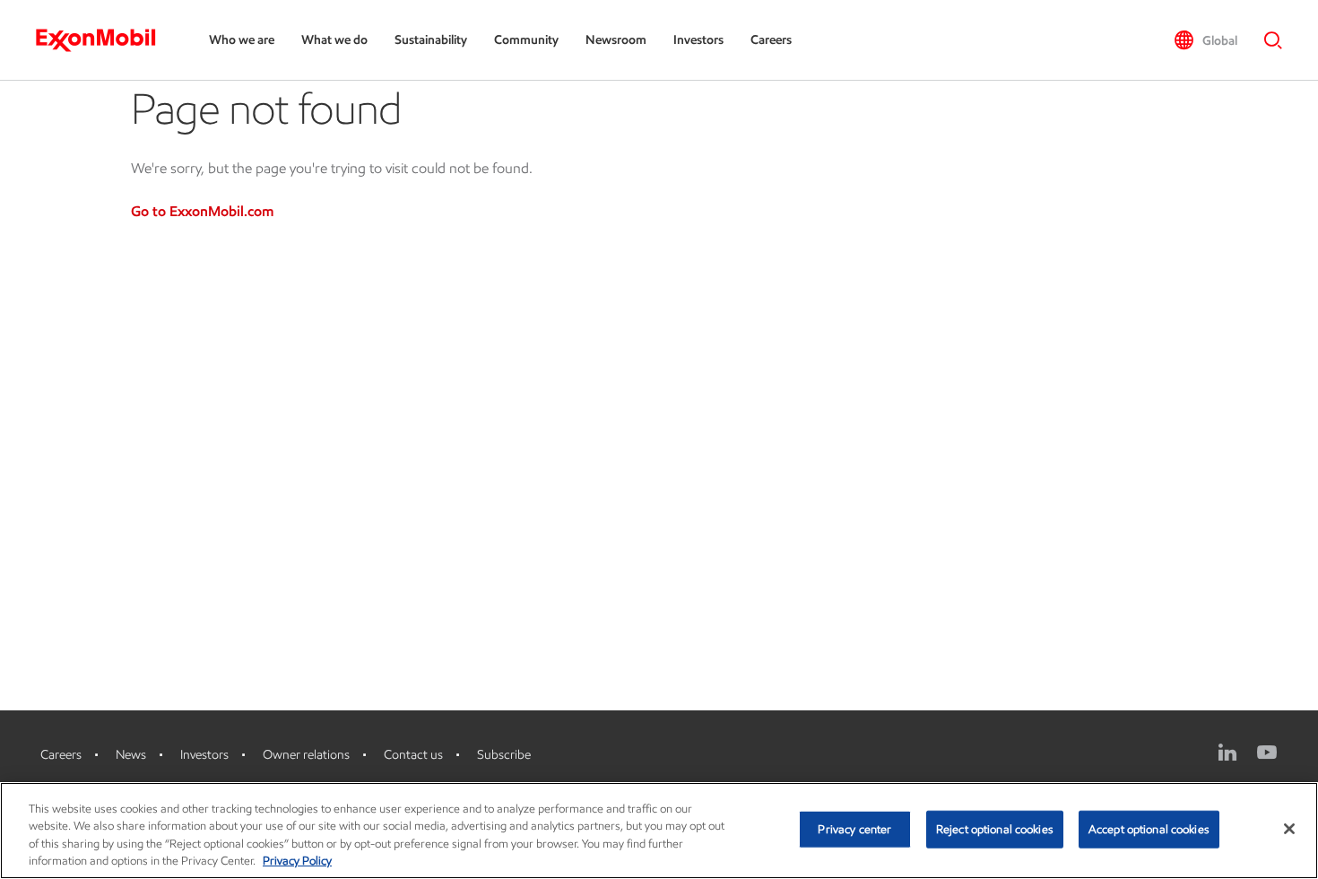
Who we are (241, 40)
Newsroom (615, 40)
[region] (659, 830)
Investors (698, 40)
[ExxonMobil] (104, 40)
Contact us (413, 754)
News (131, 754)
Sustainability (431, 40)
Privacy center (854, 829)
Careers (771, 40)
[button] (1205, 40)
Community (526, 40)
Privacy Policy (297, 860)
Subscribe (504, 754)
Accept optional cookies (1149, 829)
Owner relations (306, 754)
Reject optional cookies (995, 829)
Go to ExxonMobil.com (202, 211)
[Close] (1289, 829)
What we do (334, 40)
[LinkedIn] (1227, 752)
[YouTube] (1267, 752)
